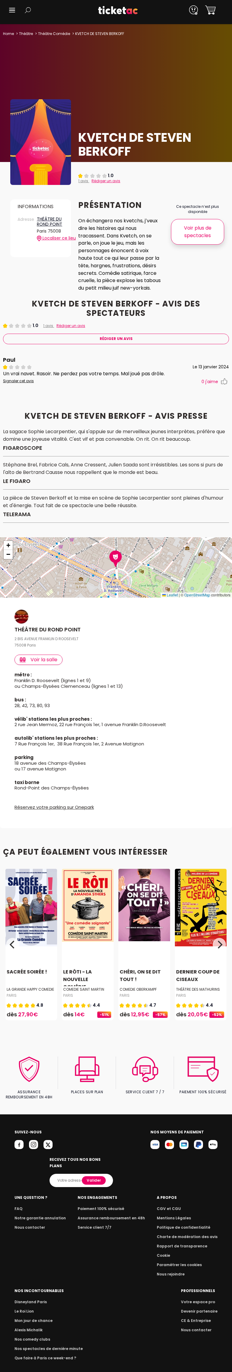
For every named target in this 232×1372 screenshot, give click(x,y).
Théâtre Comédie (54, 33)
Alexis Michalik (28, 1329)
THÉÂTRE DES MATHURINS (198, 989)
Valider (94, 1180)
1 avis (83, 180)
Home (8, 33)
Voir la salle (44, 659)
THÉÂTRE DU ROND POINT (49, 222)
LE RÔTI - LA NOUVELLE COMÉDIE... (77, 979)
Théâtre (26, 33)
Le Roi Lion (24, 1311)
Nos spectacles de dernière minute (48, 1348)
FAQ (18, 1208)
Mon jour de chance (33, 1320)
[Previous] (12, 944)
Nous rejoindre (171, 1274)
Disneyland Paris (30, 1301)
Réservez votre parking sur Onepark (54, 807)
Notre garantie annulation (40, 1218)
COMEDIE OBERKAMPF (138, 989)
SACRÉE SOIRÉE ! (27, 971)
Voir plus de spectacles (197, 231)
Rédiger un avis (106, 180)
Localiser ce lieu (52, 238)
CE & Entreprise (196, 1320)
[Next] (219, 944)
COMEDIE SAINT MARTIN (83, 989)
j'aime (209, 382)
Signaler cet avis (18, 381)
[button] (12, 10)
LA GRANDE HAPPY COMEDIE (30, 989)
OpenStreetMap (197, 594)
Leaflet (172, 594)
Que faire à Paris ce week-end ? (45, 1358)
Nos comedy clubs (32, 1339)
